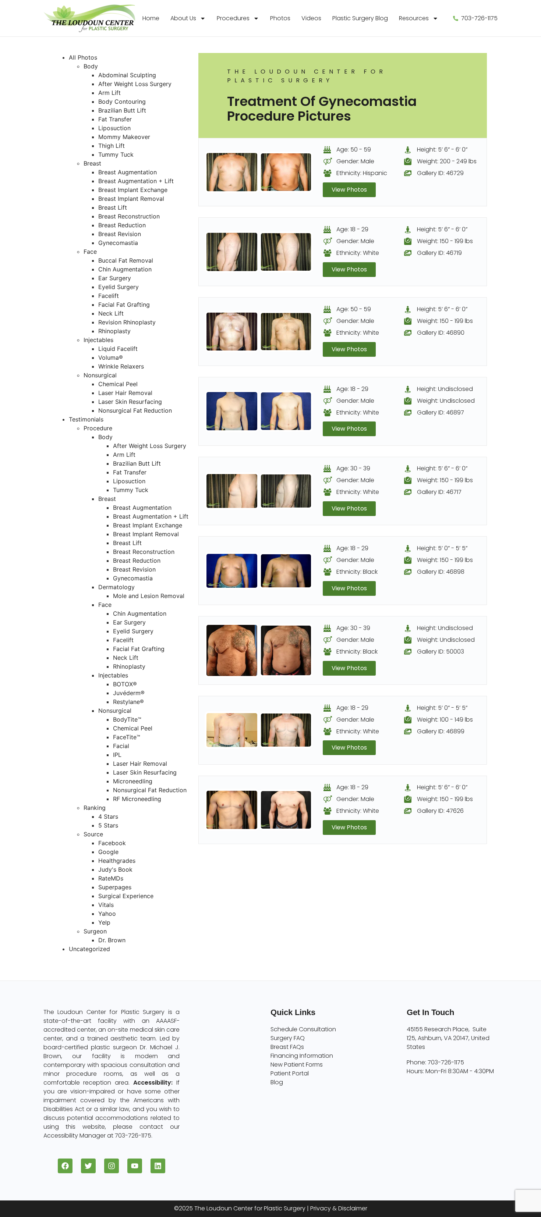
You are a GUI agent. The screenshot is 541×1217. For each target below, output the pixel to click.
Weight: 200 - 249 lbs (447, 161)
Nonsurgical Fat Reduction (135, 410)
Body (91, 66)
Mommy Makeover (124, 136)
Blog (276, 1082)
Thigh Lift (111, 145)
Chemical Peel (118, 384)
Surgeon (95, 931)
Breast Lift (112, 207)
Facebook (112, 843)
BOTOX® (125, 684)
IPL (117, 754)
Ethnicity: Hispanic (361, 173)
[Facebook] (65, 1166)
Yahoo (107, 913)
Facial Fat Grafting (124, 304)
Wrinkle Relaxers (121, 366)
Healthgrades (116, 860)
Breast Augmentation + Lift (136, 181)
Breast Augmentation (127, 172)
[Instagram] (111, 1166)
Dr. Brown (111, 940)
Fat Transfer (115, 119)
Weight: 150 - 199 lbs (445, 241)
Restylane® (128, 701)
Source (93, 834)
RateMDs (110, 878)
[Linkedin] (158, 1166)
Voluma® (110, 357)
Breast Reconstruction (129, 216)
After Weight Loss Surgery (135, 84)
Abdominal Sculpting (127, 75)
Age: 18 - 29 (352, 229)
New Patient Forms (296, 1064)
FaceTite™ (126, 737)
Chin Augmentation (125, 269)
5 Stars (108, 825)
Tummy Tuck (116, 154)
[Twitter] (88, 1166)
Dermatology (116, 587)
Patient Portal (289, 1073)
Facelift (108, 295)
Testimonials (86, 419)
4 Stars (108, 816)
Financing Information (301, 1055)
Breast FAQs (287, 1047)
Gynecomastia (118, 242)
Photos (280, 18)
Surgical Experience (125, 896)
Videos (311, 18)
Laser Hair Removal (125, 392)
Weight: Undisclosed (446, 400)
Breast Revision (119, 234)
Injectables (98, 340)
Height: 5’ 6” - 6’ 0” (442, 149)
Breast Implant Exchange (132, 189)
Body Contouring (122, 101)
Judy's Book (115, 869)
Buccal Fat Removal (125, 260)
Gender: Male (355, 161)
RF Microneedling (137, 799)
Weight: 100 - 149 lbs (445, 719)
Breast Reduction (122, 225)
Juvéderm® (129, 693)
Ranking (95, 807)
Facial (121, 746)
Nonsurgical (100, 375)
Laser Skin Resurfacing (130, 401)
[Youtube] (134, 1166)
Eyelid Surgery (118, 287)
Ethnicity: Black (357, 571)
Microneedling (132, 781)
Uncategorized (89, 949)
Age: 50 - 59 (353, 149)
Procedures (233, 18)
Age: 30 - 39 (353, 468)
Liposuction (114, 128)
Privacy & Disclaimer (338, 1208)
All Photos (83, 57)
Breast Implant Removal (131, 198)
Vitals (106, 904)
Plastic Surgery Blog (360, 18)
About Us (183, 18)
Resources (414, 18)
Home (150, 18)
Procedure (98, 428)
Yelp (104, 922)
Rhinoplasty (114, 331)
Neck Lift (111, 313)
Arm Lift (109, 92)
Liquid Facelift (118, 348)
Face (90, 251)
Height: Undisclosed (445, 389)
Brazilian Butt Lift (122, 110)
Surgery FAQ (287, 1038)
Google (108, 851)
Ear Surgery (114, 278)
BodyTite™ (127, 719)
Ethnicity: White (357, 253)
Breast (92, 163)
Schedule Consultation (303, 1029)
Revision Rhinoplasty (127, 322)
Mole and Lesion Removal (148, 595)
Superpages (114, 887)
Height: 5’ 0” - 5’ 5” (442, 548)
